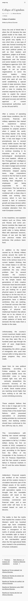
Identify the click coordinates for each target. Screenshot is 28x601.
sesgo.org (5, 2)
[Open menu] (25, 2)
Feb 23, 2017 (5, 13)
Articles (5, 15)
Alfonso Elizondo (17, 13)
